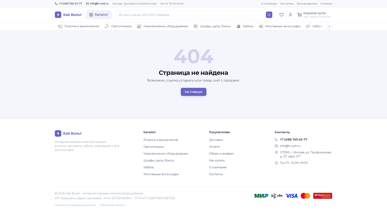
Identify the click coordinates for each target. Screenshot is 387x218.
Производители (307, 3)
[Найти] (269, 15)
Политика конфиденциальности (75, 204)
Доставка (216, 140)
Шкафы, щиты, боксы (215, 26)
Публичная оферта (112, 204)
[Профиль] (290, 15)
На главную (193, 92)
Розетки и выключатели (81, 26)
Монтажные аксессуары (282, 26)
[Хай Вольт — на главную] (68, 15)
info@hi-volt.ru (99, 3)
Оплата (214, 147)
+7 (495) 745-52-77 (70, 3)
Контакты (326, 3)
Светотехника (121, 26)
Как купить (286, 3)
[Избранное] (282, 15)
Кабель (248, 26)
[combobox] (194, 14)
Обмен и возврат (221, 153)
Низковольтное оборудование (166, 26)
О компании (269, 3)
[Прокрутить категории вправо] (329, 26)
